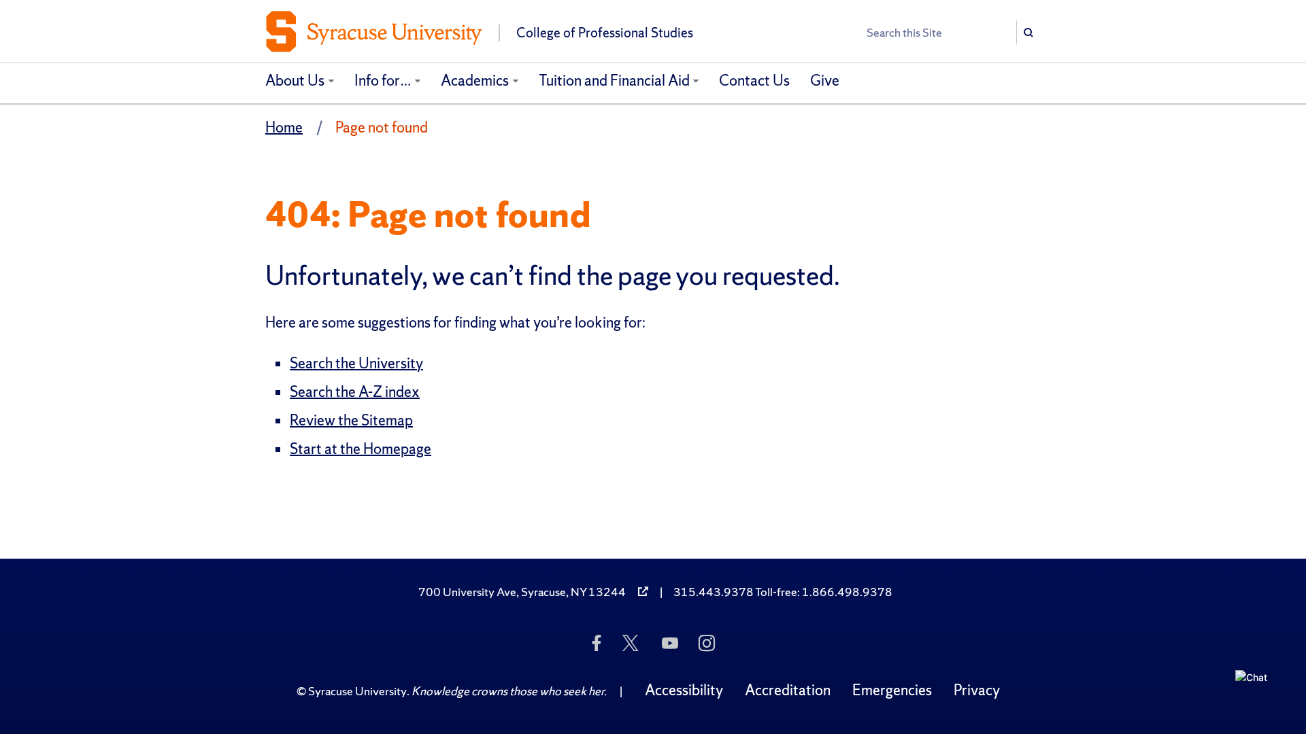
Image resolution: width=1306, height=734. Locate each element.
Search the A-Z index (355, 392)
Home (284, 127)
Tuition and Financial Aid (614, 80)
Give (824, 80)
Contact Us (754, 80)
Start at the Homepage (360, 449)
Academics (475, 80)
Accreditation (788, 690)
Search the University (356, 363)
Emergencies (892, 690)
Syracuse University (357, 691)
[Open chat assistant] (1256, 691)
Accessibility (684, 690)
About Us (294, 80)
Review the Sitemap (351, 420)
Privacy (977, 690)
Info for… (383, 80)
